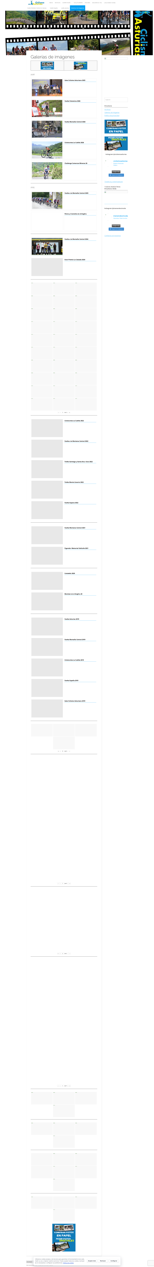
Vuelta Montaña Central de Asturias (36, 8)
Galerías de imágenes (77, 8)
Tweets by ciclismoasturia (113, 182)
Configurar (114, 1261)
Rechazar (103, 1261)
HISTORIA (87, 2)
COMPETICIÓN (66, 2)
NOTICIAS (57, 2)
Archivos (107, 109)
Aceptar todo (92, 1261)
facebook (29, 1262)
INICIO (51, 2)
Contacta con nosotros (112, 235)
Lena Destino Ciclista (109, 2)
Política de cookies (68, 1263)
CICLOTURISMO (78, 2)
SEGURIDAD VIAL (97, 2)
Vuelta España (54, 8)
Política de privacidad (111, 115)
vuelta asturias (65, 8)
